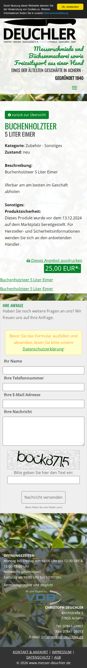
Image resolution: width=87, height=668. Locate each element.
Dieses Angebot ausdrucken (56, 260)
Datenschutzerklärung (43, 349)
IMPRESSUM (62, 652)
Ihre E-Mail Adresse (22, 394)
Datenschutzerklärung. (56, 13)
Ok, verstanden (70, 6)
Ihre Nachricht (18, 411)
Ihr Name (13, 361)
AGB (57, 657)
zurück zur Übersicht (28, 114)
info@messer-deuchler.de (62, 637)
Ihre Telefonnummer (24, 378)
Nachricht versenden (43, 497)
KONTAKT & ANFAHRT (30, 652)
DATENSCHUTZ (38, 657)
